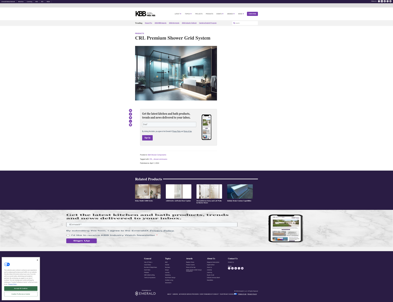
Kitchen (167, 265)
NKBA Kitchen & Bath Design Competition (194, 270)
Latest (177, 14)
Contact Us (231, 262)
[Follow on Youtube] (390, 1)
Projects (199, 14)
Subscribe (252, 14)
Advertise (21, 1)
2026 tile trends (174, 23)
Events (219, 14)
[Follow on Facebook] (379, 1)
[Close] (37, 260)
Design (167, 270)
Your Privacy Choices (227, 294)
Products (209, 14)
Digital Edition (211, 265)
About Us (209, 267)
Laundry (167, 272)
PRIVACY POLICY (252, 294)
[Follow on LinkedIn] (385, 1)
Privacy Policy (12, 284)
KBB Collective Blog (149, 275)
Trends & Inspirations (149, 277)
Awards (230, 14)
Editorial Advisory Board (213, 277)
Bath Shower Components (157, 155)
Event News (147, 270)
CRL (150, 159)
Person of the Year (190, 267)
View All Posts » (148, 262)
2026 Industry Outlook (189, 23)
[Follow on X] (388, 1)
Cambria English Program (208, 23)
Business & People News (150, 267)
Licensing (29, 1)
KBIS (36, 1)
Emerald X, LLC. (243, 291)
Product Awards (190, 265)
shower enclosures (160, 159)
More (240, 14)
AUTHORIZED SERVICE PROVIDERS (189, 294)
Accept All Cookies (21, 288)
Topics (187, 14)
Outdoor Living (169, 280)
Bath (166, 262)
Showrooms (168, 282)
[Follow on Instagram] (382, 1)
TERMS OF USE (242, 294)
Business (167, 267)
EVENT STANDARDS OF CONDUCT (209, 294)
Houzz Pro (148, 23)
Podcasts (146, 272)
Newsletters (210, 280)
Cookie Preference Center (20, 294)
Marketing (168, 275)
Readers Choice (190, 262)
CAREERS (175, 294)
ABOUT (169, 294)
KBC (42, 1)
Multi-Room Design (170, 277)
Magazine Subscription (213, 262)
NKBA (48, 1)
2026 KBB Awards (160, 23)
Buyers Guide (210, 275)
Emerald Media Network (8, 1)
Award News (147, 265)
